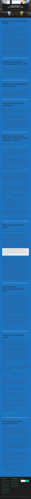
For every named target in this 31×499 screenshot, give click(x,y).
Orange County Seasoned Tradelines (8, 413)
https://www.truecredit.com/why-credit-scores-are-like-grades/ (13, 232)
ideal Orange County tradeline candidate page (14, 364)
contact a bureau (9, 195)
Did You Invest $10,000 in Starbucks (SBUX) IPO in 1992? (14, 63)
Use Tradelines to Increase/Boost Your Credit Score (13, 289)
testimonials (11, 398)
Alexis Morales (14, 483)
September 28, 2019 (5, 142)
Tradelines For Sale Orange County (15, 481)
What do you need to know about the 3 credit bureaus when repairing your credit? (15, 138)
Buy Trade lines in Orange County (8, 412)
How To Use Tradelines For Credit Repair (13, 104)
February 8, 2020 (5, 107)
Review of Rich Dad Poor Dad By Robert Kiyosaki (5, 484)
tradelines (14, 396)
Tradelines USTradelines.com (15, 6)
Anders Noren (24, 496)
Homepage (13, 480)
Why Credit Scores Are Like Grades (6, 492)
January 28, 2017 (5, 425)
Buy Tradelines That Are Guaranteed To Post (12, 422)
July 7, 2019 (4, 25)
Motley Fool (16, 68)
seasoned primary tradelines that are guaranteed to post (11, 471)
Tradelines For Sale (5, 414)
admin (8, 25)
